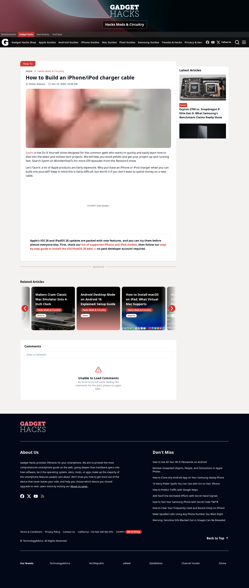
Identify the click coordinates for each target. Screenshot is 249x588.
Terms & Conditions (31, 531)
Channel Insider (191, 563)
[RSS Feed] (42, 496)
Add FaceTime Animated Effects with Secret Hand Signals (185, 495)
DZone (222, 563)
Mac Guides (109, 42)
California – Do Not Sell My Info (95, 531)
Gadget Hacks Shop (24, 42)
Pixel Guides (127, 42)
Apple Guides (47, 42)
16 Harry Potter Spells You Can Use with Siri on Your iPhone (186, 483)
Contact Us (69, 531)
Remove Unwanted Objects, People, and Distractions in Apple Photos (187, 469)
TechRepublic (96, 563)
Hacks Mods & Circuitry (124, 24)
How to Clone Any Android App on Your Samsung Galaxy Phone (188, 477)
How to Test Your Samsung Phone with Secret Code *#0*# (185, 501)
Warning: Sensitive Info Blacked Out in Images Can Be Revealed (189, 520)
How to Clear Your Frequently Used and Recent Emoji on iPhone (189, 508)
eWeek (127, 563)
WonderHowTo (8, 34)
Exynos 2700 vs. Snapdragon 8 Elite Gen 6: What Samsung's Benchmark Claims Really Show (200, 113)
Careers (128, 531)
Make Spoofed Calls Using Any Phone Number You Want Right (188, 514)
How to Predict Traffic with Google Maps (175, 489)
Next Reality (43, 34)
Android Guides (68, 42)
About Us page (79, 486)
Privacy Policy (52, 531)
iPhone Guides (90, 42)
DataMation (156, 563)
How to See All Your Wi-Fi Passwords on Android (180, 462)
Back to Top (215, 538)
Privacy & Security (196, 42)
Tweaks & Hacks (172, 42)
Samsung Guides (148, 42)
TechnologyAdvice (60, 563)
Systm (30, 153)
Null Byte (57, 34)
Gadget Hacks (26, 34)
